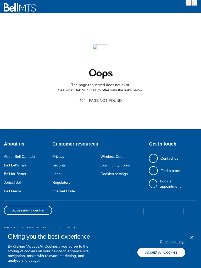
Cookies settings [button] (114, 174)
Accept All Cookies (161, 252)
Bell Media (12, 191)
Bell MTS (19, 7)
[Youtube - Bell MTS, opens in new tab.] (190, 212)
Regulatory (61, 182)
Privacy (58, 156)
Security (59, 165)
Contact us (169, 158)
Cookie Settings (172, 241)
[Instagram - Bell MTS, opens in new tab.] (163, 212)
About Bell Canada (19, 156)
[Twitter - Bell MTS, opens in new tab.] (150, 212)
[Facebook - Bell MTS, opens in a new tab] (137, 212)
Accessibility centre (28, 210)
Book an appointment (170, 183)
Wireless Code (112, 156)
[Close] (191, 237)
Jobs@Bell (12, 182)
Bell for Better (15, 174)
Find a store (170, 171)
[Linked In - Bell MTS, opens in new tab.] (177, 212)
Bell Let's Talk (15, 165)
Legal (57, 174)
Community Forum (115, 165)
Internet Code (63, 191)
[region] (100, 248)
